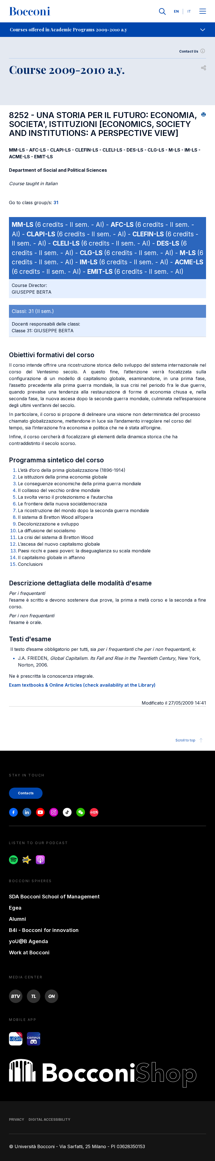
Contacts (26, 793)
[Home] (29, 11)
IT (189, 11)
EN (176, 11)
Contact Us (188, 51)
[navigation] (107, 29)
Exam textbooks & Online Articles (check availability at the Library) (82, 685)
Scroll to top (185, 740)
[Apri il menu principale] (202, 12)
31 (55, 202)
